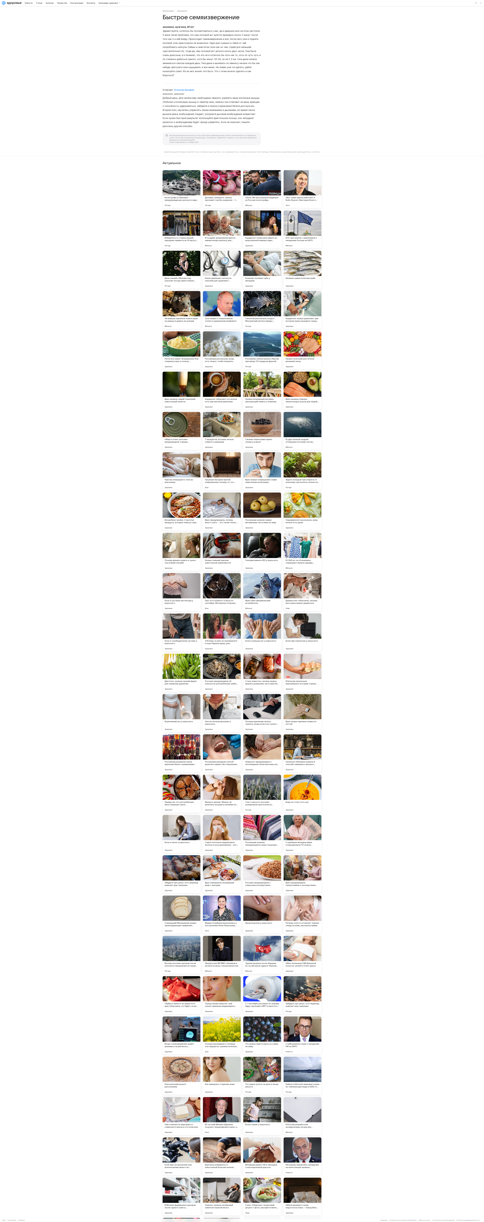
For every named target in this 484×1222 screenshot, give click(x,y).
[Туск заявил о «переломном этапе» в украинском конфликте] (222, 310)
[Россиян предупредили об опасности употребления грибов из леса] (222, 673)
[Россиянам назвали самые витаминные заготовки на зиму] (262, 511)
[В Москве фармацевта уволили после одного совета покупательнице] (181, 1196)
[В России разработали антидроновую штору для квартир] (302, 1116)
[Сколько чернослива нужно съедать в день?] (262, 431)
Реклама (21, 1220)
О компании (12, 1220)
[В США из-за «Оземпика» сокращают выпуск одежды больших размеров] (302, 552)
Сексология (182, 11)
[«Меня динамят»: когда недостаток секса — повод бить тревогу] (302, 1196)
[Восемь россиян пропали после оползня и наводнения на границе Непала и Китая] (181, 955)
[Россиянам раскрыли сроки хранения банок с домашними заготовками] (181, 753)
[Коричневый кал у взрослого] (181, 713)
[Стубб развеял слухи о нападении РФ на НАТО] (302, 1035)
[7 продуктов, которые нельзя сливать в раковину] (222, 431)
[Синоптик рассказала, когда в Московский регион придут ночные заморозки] (262, 310)
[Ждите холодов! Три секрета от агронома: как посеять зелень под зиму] (302, 471)
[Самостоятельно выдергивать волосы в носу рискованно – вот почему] (222, 834)
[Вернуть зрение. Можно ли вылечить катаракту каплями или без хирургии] (222, 793)
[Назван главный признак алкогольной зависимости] (222, 552)
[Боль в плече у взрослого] (181, 834)
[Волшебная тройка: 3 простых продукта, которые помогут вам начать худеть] (181, 511)
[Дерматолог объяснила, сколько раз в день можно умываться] (302, 592)
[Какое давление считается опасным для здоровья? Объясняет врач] (222, 270)
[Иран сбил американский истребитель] (262, 592)
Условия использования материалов (403, 1220)
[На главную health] (14, 3)
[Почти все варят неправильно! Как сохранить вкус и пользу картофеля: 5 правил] (181, 350)
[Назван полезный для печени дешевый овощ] (302, 350)
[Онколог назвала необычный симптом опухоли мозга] (222, 1196)
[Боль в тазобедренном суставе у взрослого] (181, 632)
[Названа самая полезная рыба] (302, 270)
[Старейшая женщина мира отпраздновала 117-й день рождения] (302, 834)
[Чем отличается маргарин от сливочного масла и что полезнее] (181, 1116)
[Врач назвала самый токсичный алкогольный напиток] (181, 390)
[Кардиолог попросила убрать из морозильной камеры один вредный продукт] (262, 229)
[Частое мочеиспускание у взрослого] (222, 713)
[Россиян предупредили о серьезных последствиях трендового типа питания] (262, 874)
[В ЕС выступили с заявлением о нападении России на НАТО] (302, 229)
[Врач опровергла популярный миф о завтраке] (222, 874)
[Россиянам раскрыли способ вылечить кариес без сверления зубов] (222, 753)
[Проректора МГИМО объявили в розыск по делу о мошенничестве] (222, 955)
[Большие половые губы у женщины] (262, 270)
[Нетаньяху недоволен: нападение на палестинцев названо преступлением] (302, 1156)
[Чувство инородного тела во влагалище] (181, 471)
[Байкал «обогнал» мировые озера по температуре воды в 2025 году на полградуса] (302, 1076)
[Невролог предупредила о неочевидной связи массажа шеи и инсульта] (262, 753)
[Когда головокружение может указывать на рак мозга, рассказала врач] (181, 1035)
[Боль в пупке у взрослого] (262, 1116)
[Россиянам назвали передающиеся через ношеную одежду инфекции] (262, 834)
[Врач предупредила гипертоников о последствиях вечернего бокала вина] (302, 874)
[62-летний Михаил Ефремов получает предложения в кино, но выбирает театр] (222, 1116)
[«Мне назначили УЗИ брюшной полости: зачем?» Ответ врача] (302, 955)
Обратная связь (424, 1220)
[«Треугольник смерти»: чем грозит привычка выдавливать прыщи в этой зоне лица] (222, 995)
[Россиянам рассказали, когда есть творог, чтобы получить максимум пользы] (222, 350)
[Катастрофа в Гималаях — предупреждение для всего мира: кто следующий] (181, 189)
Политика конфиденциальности (467, 1220)
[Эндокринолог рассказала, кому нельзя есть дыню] (302, 511)
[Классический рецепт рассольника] (181, 1076)
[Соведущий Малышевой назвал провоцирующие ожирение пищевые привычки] (181, 914)
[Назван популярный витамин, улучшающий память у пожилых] (262, 390)
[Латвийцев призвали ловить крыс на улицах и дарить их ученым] (181, 310)
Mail (4, 1220)
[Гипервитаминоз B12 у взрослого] (262, 552)
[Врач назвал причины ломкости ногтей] (302, 713)
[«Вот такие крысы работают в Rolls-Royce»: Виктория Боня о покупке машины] (302, 189)
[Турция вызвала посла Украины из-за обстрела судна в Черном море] (262, 955)
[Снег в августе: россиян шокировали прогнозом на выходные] (262, 793)
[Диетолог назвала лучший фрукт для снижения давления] (181, 673)
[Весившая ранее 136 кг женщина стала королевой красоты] (262, 1156)
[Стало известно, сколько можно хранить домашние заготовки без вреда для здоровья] (262, 673)
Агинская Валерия (184, 90)
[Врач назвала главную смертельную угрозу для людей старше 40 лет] (302, 390)
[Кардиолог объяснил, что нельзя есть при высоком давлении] (222, 390)
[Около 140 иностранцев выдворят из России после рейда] (262, 189)
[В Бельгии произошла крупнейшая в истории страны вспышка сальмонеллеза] (302, 673)
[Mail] (4, 3)
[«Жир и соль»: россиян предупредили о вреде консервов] (181, 431)
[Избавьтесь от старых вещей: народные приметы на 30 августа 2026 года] (181, 229)
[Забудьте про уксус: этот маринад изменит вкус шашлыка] (181, 874)
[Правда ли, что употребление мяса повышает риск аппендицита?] (181, 793)
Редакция (384, 1220)
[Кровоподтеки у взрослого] (262, 914)
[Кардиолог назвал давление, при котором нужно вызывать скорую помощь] (302, 310)
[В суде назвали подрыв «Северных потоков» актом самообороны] (302, 431)
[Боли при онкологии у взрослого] (302, 632)
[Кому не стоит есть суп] (302, 793)
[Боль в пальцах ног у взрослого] (262, 632)
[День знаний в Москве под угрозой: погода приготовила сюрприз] (181, 270)
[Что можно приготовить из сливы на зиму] (262, 1035)
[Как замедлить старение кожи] (222, 1076)
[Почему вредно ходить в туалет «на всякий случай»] (181, 552)
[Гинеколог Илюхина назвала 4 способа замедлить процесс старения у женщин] (302, 753)
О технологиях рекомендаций (443, 1220)
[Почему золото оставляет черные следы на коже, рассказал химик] (302, 914)
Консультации (168, 11)
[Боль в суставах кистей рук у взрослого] (181, 592)
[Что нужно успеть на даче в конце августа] (262, 1076)
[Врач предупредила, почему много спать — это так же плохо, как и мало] (222, 511)
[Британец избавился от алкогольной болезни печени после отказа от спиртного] (222, 1156)
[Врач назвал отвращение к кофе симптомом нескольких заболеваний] (262, 471)
